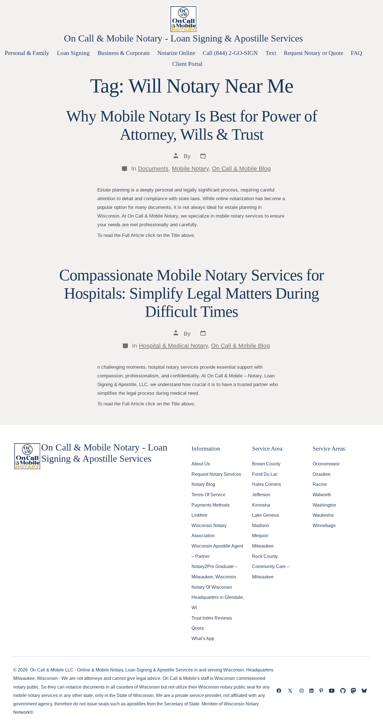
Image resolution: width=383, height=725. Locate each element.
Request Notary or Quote (313, 53)
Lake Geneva (265, 515)
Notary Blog (203, 484)
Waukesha (323, 515)
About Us (201, 463)
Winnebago (324, 525)
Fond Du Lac (265, 474)
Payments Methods (211, 504)
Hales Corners (266, 484)
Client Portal (187, 64)
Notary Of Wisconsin (212, 587)
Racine (320, 484)
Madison (260, 525)
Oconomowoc (326, 463)
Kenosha (261, 504)
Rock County (265, 556)
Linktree (199, 515)
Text (271, 53)
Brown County (266, 463)
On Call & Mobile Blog (241, 168)
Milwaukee (263, 545)
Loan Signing (73, 53)
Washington (324, 504)
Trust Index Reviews (212, 617)
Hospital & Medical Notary (173, 345)
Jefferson (261, 494)
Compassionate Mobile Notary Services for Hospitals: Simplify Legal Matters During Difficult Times (191, 293)
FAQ (356, 53)
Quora (198, 628)
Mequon (260, 535)
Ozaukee (322, 474)
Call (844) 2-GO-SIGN (230, 53)
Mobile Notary (190, 168)
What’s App (203, 638)
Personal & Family (27, 53)
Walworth (322, 494)
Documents (153, 168)
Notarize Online (176, 53)
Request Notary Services (216, 474)
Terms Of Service (208, 494)
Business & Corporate (124, 53)
